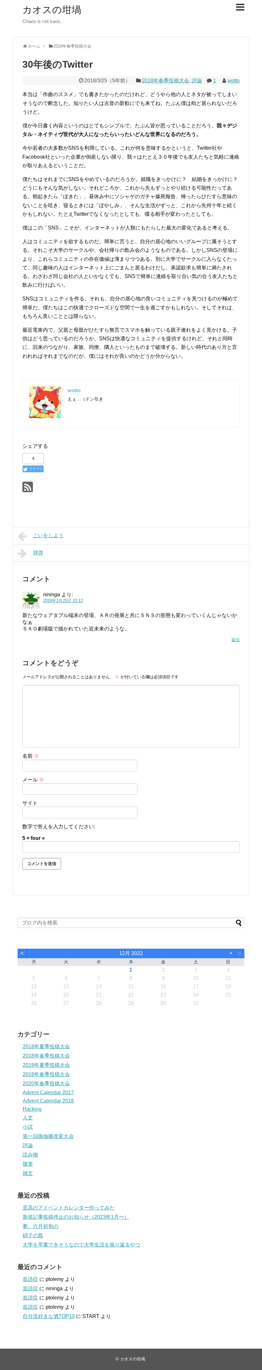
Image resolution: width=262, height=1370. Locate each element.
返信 (235, 639)
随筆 (28, 1164)
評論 (197, 80)
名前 (30, 756)
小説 (28, 1127)
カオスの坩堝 (51, 9)
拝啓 (38, 552)
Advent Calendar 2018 (48, 1100)
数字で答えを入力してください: (58, 826)
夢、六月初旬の (40, 1226)
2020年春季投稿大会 (46, 1083)
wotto (233, 80)
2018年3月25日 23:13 (63, 600)
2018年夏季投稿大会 (46, 1046)
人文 (28, 1117)
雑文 (28, 1173)
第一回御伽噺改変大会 (48, 1136)
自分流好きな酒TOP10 (49, 1316)
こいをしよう (48, 535)
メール (33, 779)
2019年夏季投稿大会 (46, 1065)
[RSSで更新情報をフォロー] (27, 487)
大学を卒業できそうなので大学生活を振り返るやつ (81, 1244)
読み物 (30, 1154)
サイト (30, 803)
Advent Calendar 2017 (48, 1092)
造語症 (30, 1279)
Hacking (32, 1109)
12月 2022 (131, 953)
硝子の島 (33, 1235)
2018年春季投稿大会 (165, 80)
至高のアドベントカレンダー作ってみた (69, 1207)
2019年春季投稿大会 (46, 1074)
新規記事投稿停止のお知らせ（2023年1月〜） (76, 1217)
